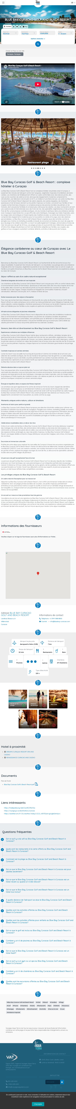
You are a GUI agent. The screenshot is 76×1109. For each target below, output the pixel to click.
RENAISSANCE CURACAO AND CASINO (20, 758)
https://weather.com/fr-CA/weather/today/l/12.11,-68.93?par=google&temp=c (32, 814)
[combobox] (10, 33)
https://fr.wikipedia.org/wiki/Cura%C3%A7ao (19, 808)
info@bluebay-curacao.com (60, 621)
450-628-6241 (12, 1081)
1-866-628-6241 (13, 1084)
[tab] (7, 26)
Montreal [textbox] (6, 34)
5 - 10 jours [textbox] (62, 34)
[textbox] (25, 34)
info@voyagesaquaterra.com (18, 1087)
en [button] (74, 3)
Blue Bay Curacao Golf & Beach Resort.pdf (19, 785)
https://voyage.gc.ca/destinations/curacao (19, 811)
